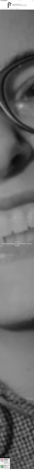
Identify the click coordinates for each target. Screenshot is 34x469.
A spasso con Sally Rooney (6, 465)
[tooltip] (1, 0)
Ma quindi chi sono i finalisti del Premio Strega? (6, 459)
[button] (33, 1)
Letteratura (17, 241)
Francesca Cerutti (17, 246)
